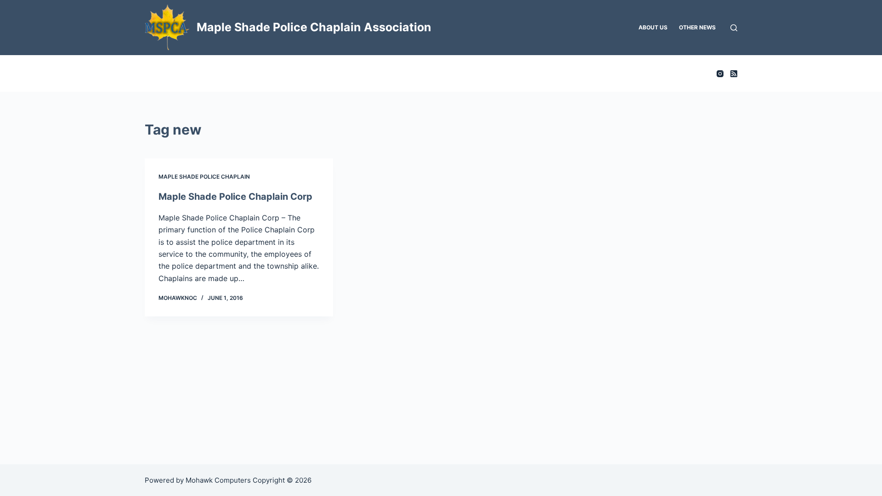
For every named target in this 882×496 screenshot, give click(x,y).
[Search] (733, 27)
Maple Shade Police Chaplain (204, 176)
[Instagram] (720, 73)
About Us (653, 27)
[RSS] (733, 73)
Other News (697, 27)
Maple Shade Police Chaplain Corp (235, 196)
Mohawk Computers (218, 480)
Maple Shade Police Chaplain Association (314, 27)
